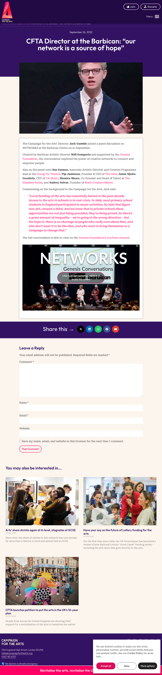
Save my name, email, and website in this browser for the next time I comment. (73, 441)
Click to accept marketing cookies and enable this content (81, 277)
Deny (126, 665)
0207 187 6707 (9, 656)
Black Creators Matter (99, 182)
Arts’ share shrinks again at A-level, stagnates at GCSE (41, 530)
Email (23, 415)
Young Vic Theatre (48, 174)
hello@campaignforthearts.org (17, 653)
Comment (26, 362)
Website (24, 428)
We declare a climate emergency (21, 663)
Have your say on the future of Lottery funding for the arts (117, 531)
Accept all (106, 665)
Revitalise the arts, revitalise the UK (67, 670)
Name (24, 402)
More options (147, 665)
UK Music (52, 178)
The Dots (111, 174)
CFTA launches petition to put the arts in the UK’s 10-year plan (42, 611)
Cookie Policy (135, 653)
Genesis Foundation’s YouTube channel (104, 237)
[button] (152, 16)
